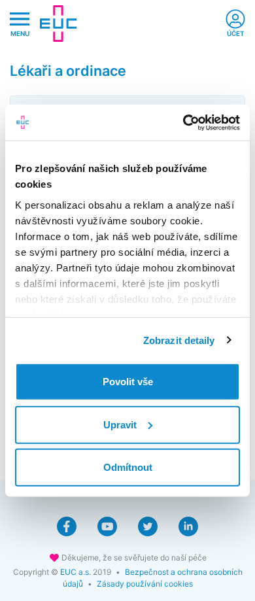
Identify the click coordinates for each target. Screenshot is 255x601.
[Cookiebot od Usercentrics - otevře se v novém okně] (183, 122)
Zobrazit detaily (179, 339)
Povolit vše (128, 381)
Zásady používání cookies (145, 584)
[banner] (58, 23)
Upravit (120, 424)
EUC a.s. (75, 572)
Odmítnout (127, 467)
